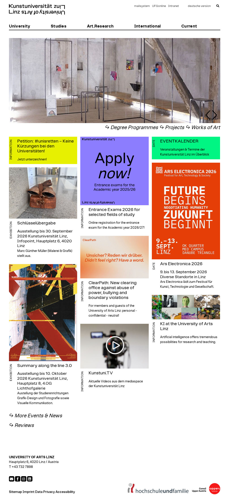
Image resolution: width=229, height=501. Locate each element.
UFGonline (159, 6)
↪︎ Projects (171, 127)
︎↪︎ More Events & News (35, 415)
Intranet (173, 6)
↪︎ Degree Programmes (131, 127)
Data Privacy (45, 492)
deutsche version (199, 6)
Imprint (28, 492)
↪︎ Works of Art (203, 127)
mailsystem (142, 6)
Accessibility (65, 492)
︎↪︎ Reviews (21, 425)
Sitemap (15, 492)
